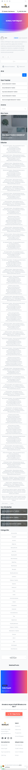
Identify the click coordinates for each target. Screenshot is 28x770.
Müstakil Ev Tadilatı (14, 630)
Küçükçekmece (14, 623)
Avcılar (14, 540)
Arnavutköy (14, 533)
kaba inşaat (5, 503)
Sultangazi (14, 645)
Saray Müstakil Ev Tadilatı (8, 87)
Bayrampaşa (14, 558)
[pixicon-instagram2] (8, 738)
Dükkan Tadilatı (14, 580)
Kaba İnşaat (6, 688)
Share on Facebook (10, 66)
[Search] (25, 109)
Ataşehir (14, 536)
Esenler (14, 583)
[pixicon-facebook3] (2, 738)
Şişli (14, 641)
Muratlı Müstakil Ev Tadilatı (9, 95)
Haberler (10, 23)
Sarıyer (14, 634)
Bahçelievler (14, 547)
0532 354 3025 (22, 11)
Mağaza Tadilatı (14, 627)
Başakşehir (14, 555)
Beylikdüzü (14, 565)
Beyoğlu (14, 569)
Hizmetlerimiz (14, 612)
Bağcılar (14, 544)
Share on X (22, 66)
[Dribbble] (9, 1)
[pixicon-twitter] (5, 738)
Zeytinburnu (14, 648)
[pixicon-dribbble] (11, 738)
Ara (2, 71)
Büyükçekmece (14, 573)
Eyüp (14, 591)
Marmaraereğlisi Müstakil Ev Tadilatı (11, 99)
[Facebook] (2, 1)
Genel (14, 602)
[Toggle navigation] (25, 6)
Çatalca (14, 576)
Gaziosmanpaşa (14, 598)
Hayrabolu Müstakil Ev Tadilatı (9, 91)
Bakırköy (14, 551)
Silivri (14, 638)
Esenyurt (14, 587)
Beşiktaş (14, 562)
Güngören (14, 605)
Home (4, 23)
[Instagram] (7, 1)
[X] (5, 1)
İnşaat (3, 57)
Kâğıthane (14, 620)
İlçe (14, 616)
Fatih (14, 594)
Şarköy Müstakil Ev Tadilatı (9, 83)
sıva (8, 57)
